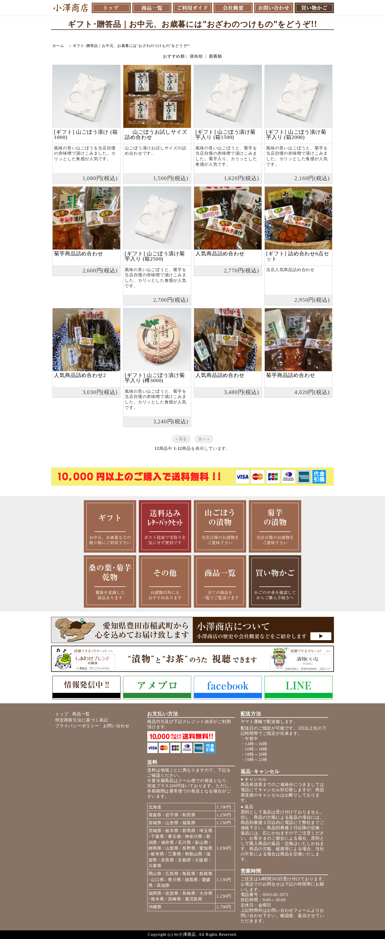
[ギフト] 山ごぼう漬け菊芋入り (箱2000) (296, 134)
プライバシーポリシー (77, 726)
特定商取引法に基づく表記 (81, 720)
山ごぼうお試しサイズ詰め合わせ (156, 134)
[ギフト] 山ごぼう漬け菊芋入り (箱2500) (155, 256)
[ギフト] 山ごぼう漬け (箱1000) (86, 134)
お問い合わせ (116, 726)
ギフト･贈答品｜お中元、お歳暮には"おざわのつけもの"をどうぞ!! (131, 46)
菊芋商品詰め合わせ (78, 253)
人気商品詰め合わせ (219, 253)
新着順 (215, 56)
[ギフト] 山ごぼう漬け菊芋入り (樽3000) (155, 377)
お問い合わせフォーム (289, 910)
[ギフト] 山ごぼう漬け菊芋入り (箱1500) (225, 134)
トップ (61, 714)
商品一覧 (81, 714)
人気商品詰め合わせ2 (80, 375)
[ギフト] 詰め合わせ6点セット (297, 256)
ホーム (58, 46)
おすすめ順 (174, 56)
